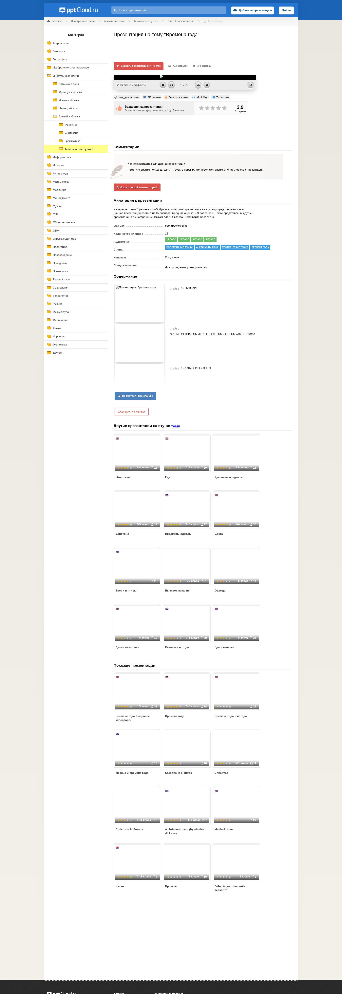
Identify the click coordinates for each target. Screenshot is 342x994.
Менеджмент (61, 197)
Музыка (58, 206)
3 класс (197, 239)
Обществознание (64, 222)
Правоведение (62, 254)
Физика (57, 303)
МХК (56, 214)
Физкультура (61, 311)
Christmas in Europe (129, 829)
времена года (260, 247)
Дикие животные (127, 647)
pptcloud (78, 10)
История (58, 165)
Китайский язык (69, 83)
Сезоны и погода (177, 647)
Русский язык (61, 279)
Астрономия (61, 43)
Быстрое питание (177, 590)
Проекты (171, 886)
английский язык (207, 247)
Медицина (59, 189)
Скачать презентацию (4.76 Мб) (140, 66)
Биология (59, 51)
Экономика (60, 344)
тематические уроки (235, 247)
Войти (286, 10)
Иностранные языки (66, 75)
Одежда (220, 590)
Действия (122, 533)
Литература (60, 173)
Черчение (59, 336)
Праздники (60, 263)
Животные (123, 477)
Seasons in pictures (178, 772)
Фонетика (71, 124)
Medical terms (224, 829)
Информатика (62, 157)
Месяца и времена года (132, 772)
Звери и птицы (126, 590)
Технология (60, 295)
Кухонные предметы (229, 477)
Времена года (174, 716)
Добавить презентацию (255, 10)
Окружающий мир (64, 238)
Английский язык (69, 116)
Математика (61, 181)
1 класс (171, 239)
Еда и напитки (224, 647)
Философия (60, 320)
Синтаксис (71, 132)
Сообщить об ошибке (131, 411)
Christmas (221, 772)
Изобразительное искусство (71, 67)
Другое (57, 352)
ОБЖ (56, 230)
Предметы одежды (178, 533)
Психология (60, 271)
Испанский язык (69, 100)
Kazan (120, 886)
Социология (60, 287)
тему (175, 426)
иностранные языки (179, 247)
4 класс (210, 239)
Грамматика (72, 140)
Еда (167, 477)
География (60, 59)
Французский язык (70, 92)
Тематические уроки (79, 149)
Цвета (219, 533)
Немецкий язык (69, 108)
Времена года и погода (231, 716)
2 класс (184, 239)
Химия (57, 328)
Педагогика (60, 246)
